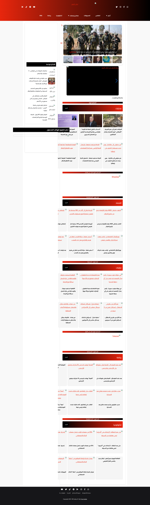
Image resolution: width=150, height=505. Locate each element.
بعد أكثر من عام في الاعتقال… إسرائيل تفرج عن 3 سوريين (112, 319)
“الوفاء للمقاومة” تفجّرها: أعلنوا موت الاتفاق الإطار (67, 159)
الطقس (97, 15)
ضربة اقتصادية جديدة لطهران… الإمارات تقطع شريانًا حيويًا (90, 290)
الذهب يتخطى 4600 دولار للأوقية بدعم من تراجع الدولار (109, 225)
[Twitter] (117, 7)
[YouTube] (34, 7)
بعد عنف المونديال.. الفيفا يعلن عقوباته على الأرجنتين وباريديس (109, 380)
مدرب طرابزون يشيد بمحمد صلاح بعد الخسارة (109, 406)
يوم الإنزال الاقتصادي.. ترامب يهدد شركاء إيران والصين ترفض (109, 251)
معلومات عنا (62, 493)
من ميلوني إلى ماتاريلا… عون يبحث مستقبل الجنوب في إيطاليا (113, 160)
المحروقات (87, 15)
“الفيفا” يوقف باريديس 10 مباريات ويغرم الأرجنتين (81, 380)
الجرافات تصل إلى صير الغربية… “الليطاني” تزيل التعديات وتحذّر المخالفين (113, 132)
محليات (118, 108)
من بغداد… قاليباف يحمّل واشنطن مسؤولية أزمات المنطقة (68, 320)
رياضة (49, 15)
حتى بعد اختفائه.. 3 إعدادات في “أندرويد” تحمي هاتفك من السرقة (109, 447)
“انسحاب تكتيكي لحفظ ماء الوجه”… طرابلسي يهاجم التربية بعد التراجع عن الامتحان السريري (90, 132)
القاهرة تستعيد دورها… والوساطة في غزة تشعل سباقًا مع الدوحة (68, 291)
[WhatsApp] (127, 7)
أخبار (109, 15)
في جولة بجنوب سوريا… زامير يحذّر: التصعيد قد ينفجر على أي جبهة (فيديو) (112, 291)
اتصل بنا (69, 493)
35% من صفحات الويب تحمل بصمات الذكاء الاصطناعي (81, 447)
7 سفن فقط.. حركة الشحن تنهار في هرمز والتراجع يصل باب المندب (81, 251)
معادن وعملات (74, 15)
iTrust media (83, 499)
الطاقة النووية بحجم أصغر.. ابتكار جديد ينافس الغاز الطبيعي (109, 460)
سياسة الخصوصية (86, 493)
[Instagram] (120, 7)
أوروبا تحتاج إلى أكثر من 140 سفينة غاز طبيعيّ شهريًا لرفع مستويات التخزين (81, 225)
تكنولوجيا (59, 15)
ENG (41, 15)
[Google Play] (22, 7)
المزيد (66, 108)
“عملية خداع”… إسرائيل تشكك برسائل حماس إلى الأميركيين (90, 319)
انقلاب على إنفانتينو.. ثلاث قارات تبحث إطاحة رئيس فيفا (81, 406)
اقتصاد (118, 203)
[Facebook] (124, 7)
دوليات (118, 268)
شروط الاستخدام (76, 493)
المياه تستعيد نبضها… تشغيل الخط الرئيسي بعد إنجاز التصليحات (90, 159)
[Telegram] (30, 7)
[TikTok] (26, 7)
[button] (68, 81)
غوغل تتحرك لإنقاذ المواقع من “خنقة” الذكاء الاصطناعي (81, 473)
